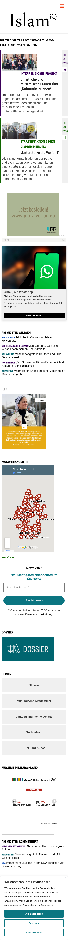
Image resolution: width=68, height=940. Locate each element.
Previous (13, 800)
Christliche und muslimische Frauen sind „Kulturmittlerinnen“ (39, 84)
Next (53, 800)
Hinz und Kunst (34, 748)
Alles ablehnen (34, 932)
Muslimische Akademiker (34, 701)
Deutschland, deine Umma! (34, 716)
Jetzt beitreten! (34, 315)
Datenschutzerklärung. (39, 614)
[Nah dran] (65, 878)
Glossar (34, 685)
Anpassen (34, 923)
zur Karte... (9, 557)
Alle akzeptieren (34, 913)
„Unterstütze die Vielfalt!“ (40, 152)
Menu (62, 5)
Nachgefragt (34, 732)
